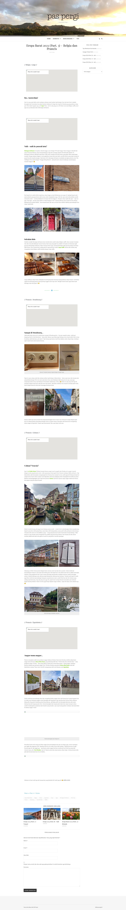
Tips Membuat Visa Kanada (89, 48)
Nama (25, 840)
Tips (78, 38)
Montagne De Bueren (64, 797)
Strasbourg (32, 799)
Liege (57, 797)
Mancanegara (67, 38)
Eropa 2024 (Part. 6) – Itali (89, 62)
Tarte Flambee (40, 799)
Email (25, 848)
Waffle (46, 799)
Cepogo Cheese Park (88, 52)
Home (49, 38)
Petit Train (73, 797)
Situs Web (26, 855)
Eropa (52, 797)
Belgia (35, 797)
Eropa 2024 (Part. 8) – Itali (51, 822)
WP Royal (36, 907)
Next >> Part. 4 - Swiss (32, 793)
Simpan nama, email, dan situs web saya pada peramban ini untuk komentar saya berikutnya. (47, 864)
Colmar (51, 478)
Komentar (26, 867)
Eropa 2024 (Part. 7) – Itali (89, 58)
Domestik (56, 38)
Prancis (26, 799)
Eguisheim (46, 797)
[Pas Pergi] (63, 17)
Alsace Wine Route (28, 797)
